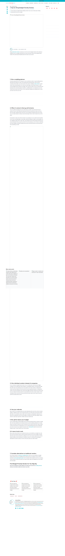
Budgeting (31, 3)
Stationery (46, 3)
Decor (42, 3)
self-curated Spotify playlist (19, 457)
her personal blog (38, 505)
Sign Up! (41, 0)
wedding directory (39, 465)
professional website (18, 506)
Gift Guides (50, 3)
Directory (55, 3)
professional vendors (15, 51)
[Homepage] (10, 3)
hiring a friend (36, 83)
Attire (40, 3)
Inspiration (36, 3)
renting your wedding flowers (23, 455)
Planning (27, 3)
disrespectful (31, 426)
